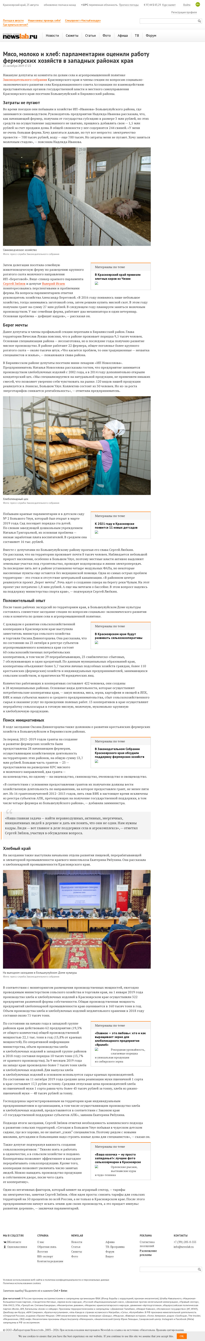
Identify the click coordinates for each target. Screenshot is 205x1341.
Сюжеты (76, 1251)
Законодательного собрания (25, 79)
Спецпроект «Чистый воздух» (83, 20)
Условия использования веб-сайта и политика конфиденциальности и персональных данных (56, 1279)
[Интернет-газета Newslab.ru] (20, 36)
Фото (74, 1256)
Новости (76, 1242)
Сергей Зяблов (14, 283)
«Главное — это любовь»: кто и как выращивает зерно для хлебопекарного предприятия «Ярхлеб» (120, 1039)
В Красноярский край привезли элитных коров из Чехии (118, 276)
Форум (110, 1251)
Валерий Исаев (53, 283)
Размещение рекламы (148, 1253)
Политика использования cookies (22, 1283)
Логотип (42, 1251)
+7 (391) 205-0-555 (185, 1242)
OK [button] (182, 1336)
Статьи (75, 1247)
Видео (110, 1256)
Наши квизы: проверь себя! (44, 20)
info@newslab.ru (184, 1247)
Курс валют (169, 5)
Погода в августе (13, 20)
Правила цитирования (170, 1330)
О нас (40, 1242)
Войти (186, 5)
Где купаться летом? (15, 24)
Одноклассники (17, 1247)
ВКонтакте (14, 1242)
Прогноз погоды (129, 5)
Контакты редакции (50, 1261)
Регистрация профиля (184, 12)
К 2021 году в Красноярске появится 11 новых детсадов (116, 525)
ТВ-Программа (115, 1247)
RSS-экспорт (45, 1256)
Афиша (110, 1242)
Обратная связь (46, 1247)
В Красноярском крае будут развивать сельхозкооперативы (118, 636)
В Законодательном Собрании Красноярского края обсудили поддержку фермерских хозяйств (119, 752)
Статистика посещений (147, 1244)
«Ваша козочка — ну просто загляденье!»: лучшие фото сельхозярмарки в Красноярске (118, 1158)
